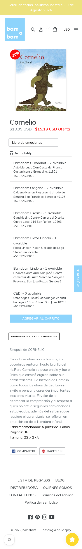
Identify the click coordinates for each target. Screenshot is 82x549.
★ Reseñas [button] (78, 278)
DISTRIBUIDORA (24, 487)
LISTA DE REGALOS (33, 480)
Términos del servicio (57, 495)
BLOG (60, 480)
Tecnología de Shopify (56, 530)
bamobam (29, 530)
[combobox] (68, 29)
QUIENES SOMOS (57, 487)
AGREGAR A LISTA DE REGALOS (34, 336)
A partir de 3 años (56, 427)
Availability (23, 153)
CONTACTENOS (22, 495)
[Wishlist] (48, 28)
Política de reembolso (41, 502)
